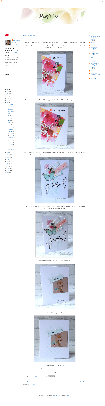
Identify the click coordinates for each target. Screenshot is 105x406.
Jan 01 (11, 149)
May (9, 120)
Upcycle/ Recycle (29, 35)
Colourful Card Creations (94, 54)
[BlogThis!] (50, 376)
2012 (8, 168)
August (10, 113)
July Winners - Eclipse (96, 49)
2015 (8, 161)
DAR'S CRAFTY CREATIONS (95, 64)
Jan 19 (11, 140)
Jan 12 (11, 144)
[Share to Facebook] (53, 376)
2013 (8, 166)
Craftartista (93, 61)
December (10, 104)
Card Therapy (94, 42)
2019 (8, 152)
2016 (8, 159)
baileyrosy (93, 35)
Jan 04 (11, 147)
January (10, 129)
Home (54, 381)
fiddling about (94, 73)
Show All (100, 79)
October (10, 109)
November (10, 107)
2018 (8, 154)
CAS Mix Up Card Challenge (95, 48)
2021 (8, 100)
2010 (8, 172)
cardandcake (94, 45)
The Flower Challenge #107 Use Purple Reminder (96, 38)
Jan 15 (11, 142)
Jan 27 (11, 131)
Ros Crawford (31, 376)
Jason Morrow (56, 395)
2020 (8, 102)
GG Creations (94, 78)
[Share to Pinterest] (54, 376)
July (9, 115)
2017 (8, 157)
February (10, 127)
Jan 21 (11, 135)
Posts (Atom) (32, 384)
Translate (16, 52)
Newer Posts (26, 381)
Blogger (67, 395)
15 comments (41, 376)
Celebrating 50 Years (95, 74)
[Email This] (49, 376)
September (10, 111)
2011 (8, 170)
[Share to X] (51, 376)
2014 (8, 163)
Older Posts (83, 381)
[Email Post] (46, 376)
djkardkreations (94, 70)
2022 (8, 98)
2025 (8, 91)
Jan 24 (11, 133)
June (9, 118)
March (9, 124)
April (9, 122)
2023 (8, 96)
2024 (8, 93)
